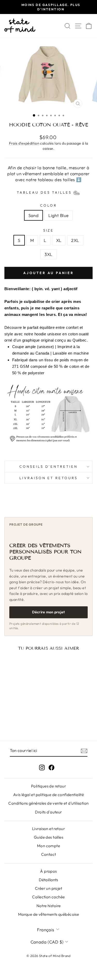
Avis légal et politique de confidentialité (48, 794)
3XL (48, 254)
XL (59, 240)
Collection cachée (48, 896)
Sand (33, 215)
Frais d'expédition (24, 143)
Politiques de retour (48, 786)
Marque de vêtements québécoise (48, 914)
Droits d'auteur (48, 812)
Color (48, 205)
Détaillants (48, 879)
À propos (48, 871)
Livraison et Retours (48, 478)
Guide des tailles (48, 837)
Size (48, 230)
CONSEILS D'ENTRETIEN (48, 466)
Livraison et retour (48, 828)
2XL (75, 240)
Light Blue (58, 215)
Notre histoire (48, 905)
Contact (48, 854)
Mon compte (48, 845)
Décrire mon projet (48, 612)
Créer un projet (48, 888)
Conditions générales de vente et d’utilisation (48, 803)
